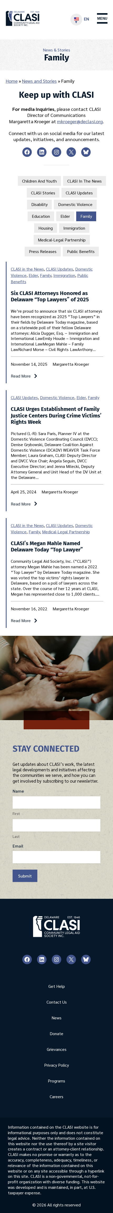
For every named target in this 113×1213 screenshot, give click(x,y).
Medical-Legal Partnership (62, 239)
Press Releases (42, 251)
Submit (25, 876)
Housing (45, 228)
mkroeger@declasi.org (80, 121)
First (16, 813)
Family (86, 216)
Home (12, 81)
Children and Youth (39, 181)
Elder (65, 216)
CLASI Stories (43, 192)
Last (16, 836)
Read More (24, 376)
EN (86, 19)
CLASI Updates (79, 192)
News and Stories (39, 81)
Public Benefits (81, 251)
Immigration (74, 228)
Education (41, 216)
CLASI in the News (84, 181)
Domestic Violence (75, 204)
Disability (39, 204)
